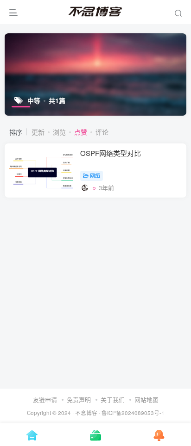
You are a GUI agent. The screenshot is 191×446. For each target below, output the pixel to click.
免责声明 (79, 399)
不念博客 (86, 412)
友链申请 (45, 399)
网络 (95, 175)
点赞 (80, 131)
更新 (38, 131)
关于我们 (113, 399)
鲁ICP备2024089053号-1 (133, 412)
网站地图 (146, 399)
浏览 (59, 131)
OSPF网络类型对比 (110, 153)
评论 (102, 131)
